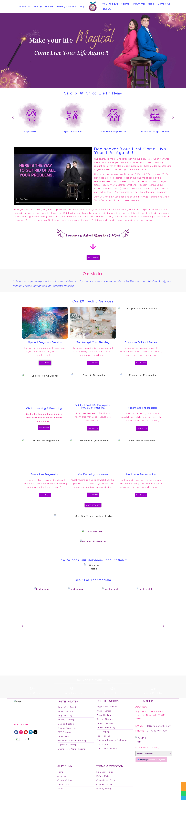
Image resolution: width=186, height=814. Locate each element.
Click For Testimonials (93, 580)
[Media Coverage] (183, 788)
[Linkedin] (31, 732)
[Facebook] (16, 732)
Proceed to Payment (157, 760)
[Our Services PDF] (183, 784)
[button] (13, 117)
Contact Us (164, 4)
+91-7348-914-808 (156, 731)
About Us (24, 6)
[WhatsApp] (183, 793)
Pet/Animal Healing (143, 4)
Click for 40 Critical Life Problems (93, 93)
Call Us (107, 9)
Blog (82, 6)
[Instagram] (21, 732)
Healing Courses (66, 6)
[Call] (183, 798)
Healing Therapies (44, 6)
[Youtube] (26, 732)
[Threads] (35, 732)
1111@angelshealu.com (157, 726)
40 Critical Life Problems (115, 4)
